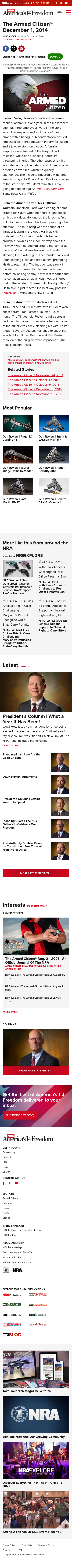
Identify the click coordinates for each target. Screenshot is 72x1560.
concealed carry (34, 359)
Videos (6, 1217)
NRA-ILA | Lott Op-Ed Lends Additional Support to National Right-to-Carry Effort (53, 626)
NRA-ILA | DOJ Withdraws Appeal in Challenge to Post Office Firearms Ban (52, 587)
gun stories (52, 359)
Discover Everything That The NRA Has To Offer (32, 1484)
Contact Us (9, 1157)
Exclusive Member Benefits (17, 1252)
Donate (45, 3)
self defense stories (19, 362)
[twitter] (13, 47)
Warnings (7, 1549)
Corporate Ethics (46, 1545)
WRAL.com (10, 292)
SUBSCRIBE (20, 1115)
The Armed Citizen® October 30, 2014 (34, 380)
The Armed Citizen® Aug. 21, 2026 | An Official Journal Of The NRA (36, 960)
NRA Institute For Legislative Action (22, 1230)
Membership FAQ (12, 1257)
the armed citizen (42, 362)
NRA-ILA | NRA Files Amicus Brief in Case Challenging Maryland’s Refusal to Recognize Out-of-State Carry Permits (17, 638)
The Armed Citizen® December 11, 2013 (35, 389)
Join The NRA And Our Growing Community (34, 1436)
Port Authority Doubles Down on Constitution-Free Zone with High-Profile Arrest (23, 846)
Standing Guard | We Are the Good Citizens (21, 756)
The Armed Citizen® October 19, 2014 (33, 384)
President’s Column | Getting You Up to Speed (22, 800)
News (28, 39)
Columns (15, 745)
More (23, 666)
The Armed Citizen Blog (35, 965)
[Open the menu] (68, 12)
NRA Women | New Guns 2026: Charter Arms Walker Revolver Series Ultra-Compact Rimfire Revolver (17, 586)
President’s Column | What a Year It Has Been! (33, 719)
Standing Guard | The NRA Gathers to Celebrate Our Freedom (20, 824)
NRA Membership (12, 1247)
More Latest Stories (44, 873)
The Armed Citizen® (13, 39)
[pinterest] (21, 47)
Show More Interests (44, 1070)
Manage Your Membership (17, 1262)
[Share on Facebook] (6, 47)
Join (26, 3)
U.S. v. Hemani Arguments (20, 777)
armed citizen (15, 359)
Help (5, 1167)
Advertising (9, 1152)
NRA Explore (9, 1235)
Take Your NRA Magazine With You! (28, 1391)
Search (6, 1171)
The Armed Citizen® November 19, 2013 (35, 394)
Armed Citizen (13, 913)
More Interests (36, 905)
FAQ (5, 1162)
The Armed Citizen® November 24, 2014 (35, 375)
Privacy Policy (9, 1545)
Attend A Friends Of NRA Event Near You (32, 1532)
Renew (35, 3)
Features (7, 1208)
